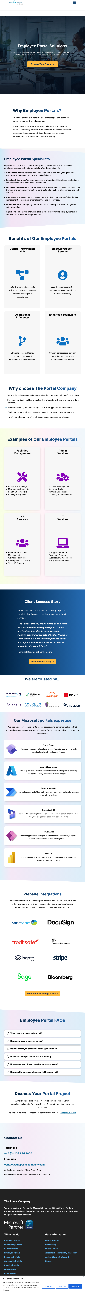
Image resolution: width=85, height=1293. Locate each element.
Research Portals (12, 1257)
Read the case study (41, 661)
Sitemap (48, 1261)
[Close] (83, 1276)
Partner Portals (11, 1249)
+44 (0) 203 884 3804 (18, 1153)
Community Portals (13, 1261)
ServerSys (30, 1211)
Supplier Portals (11, 1265)
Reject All (62, 1286)
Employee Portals (12, 1253)
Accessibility (50, 1245)
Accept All (75, 1286)
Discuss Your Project (41, 64)
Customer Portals (12, 1240)
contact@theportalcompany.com (24, 1164)
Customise (48, 1286)
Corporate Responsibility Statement (61, 1253)
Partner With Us (52, 1240)
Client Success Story (42, 601)
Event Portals (10, 1273)
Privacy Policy (51, 1249)
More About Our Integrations (41, 993)
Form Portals (10, 1269)
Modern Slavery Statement (57, 1257)
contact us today (68, 1113)
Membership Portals (13, 1245)
